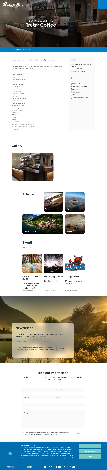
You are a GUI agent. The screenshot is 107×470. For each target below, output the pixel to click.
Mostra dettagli (82, 467)
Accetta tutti (90, 446)
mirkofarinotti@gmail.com (78, 71)
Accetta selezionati (90, 451)
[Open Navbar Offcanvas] (102, 4)
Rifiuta (90, 456)
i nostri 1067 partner (30, 447)
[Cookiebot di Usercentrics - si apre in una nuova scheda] (10, 467)
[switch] (44, 467)
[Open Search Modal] (94, 4)
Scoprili (24, 247)
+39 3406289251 (77, 69)
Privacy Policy (25, 350)
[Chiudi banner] (104, 444)
